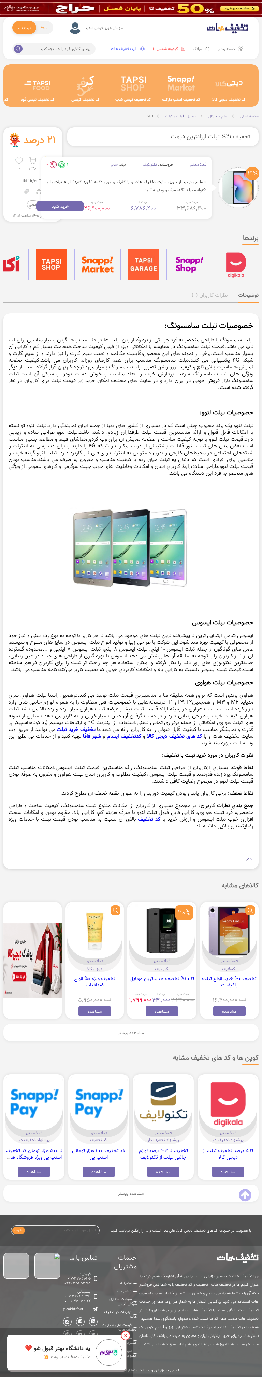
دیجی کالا (94, 968)
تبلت (149, 116)
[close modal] (125, 1335)
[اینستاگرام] (67, 1321)
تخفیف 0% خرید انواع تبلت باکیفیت (229, 981)
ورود (44, 26)
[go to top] (245, 1195)
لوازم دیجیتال (218, 116)
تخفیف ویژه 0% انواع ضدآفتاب (94, 981)
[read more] (131, 859)
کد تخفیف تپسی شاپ (133, 99)
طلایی (33, 204)
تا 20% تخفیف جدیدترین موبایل (162, 978)
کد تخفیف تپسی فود (38, 99)
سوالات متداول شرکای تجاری (123, 1301)
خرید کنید (60, 206)
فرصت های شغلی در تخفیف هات (119, 1327)
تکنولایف (150, 164)
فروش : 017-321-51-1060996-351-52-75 (77, 1279)
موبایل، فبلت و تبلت (180, 116)
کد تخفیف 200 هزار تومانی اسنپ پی (98, 1153)
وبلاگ (197, 48)
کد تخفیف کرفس (85, 99)
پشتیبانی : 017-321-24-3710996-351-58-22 (78, 1296)
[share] (38, 191)
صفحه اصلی (249, 116)
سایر (114, 164)
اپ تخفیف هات (123, 48)
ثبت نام (24, 27)
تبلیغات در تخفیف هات (120, 1314)
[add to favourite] (19, 160)
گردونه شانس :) (165, 48)
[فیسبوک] (80, 1321)
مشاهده (229, 1011)
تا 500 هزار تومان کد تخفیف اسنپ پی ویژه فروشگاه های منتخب (34, 1157)
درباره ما (126, 1282)
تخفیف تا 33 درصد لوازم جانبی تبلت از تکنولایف (163, 1153)
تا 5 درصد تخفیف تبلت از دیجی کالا (228, 1153)
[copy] (27, 191)
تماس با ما (124, 1291)
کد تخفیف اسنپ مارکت (181, 99)
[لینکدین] (93, 1321)
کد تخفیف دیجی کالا (229, 99)
